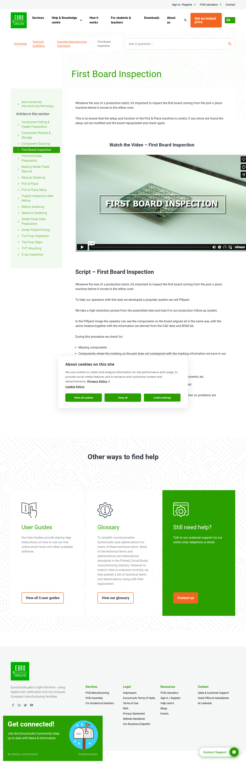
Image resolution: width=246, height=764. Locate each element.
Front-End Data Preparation (32, 158)
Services (38, 18)
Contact (230, 4)
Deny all (123, 397)
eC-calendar (205, 703)
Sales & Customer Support (213, 692)
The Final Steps (32, 242)
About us (171, 20)
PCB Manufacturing (97, 692)
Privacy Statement (134, 713)
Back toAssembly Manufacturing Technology (38, 104)
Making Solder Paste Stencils (35, 169)
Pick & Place (30, 184)
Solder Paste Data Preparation (34, 221)
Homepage (20, 43)
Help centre (167, 703)
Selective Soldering (34, 213)
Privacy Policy (97, 381)
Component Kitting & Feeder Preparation (36, 124)
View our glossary (115, 598)
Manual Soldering (33, 177)
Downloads (151, 18)
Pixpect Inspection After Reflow (37, 198)
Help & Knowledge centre (64, 20)
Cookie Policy (75, 387)
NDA (125, 708)
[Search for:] (180, 44)
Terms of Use (130, 703)
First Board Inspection (36, 150)
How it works (94, 20)
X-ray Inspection (32, 254)
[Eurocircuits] (19, 20)
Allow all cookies (83, 397)
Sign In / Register (182, 4)
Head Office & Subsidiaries (213, 698)
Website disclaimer (134, 718)
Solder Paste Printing (36, 230)
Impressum (129, 692)
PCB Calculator (209, 4)
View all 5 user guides (43, 598)
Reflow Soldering (33, 207)
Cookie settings (162, 397)
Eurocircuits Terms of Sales (139, 698)
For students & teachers (121, 20)
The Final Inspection (35, 236)
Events (164, 713)
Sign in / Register (170, 698)
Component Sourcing (36, 143)
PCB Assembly (94, 698)
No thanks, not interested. (23, 754)
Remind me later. (88, 754)
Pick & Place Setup (34, 190)
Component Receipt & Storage (36, 135)
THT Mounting (31, 248)
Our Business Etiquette (136, 724)
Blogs (163, 708)
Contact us (185, 598)
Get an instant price (205, 20)
